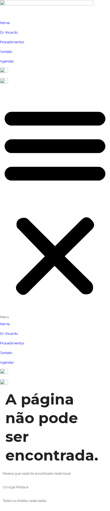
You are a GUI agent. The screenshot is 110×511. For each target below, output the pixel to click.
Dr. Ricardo (9, 32)
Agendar (7, 61)
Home (5, 23)
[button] (55, 205)
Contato (6, 52)
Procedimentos (12, 42)
